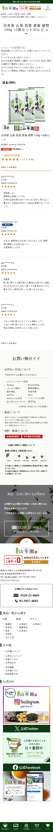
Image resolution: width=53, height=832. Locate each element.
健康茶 (9, 624)
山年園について (13, 651)
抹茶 (8, 631)
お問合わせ (11, 662)
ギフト (33, 619)
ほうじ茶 (10, 637)
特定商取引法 (12, 674)
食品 (18, 619)
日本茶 (16, 14)
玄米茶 (9, 634)
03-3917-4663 (11, 577)
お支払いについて (14, 656)
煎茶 (23, 14)
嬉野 (29, 14)
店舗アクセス (12, 659)
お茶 (10, 14)
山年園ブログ (12, 670)
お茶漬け (23, 631)
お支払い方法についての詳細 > (33, 406)
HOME (3, 14)
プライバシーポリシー (10, 580)
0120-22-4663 (29, 595)
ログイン (48, 9)
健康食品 (23, 627)
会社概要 (10, 667)
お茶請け (23, 624)
